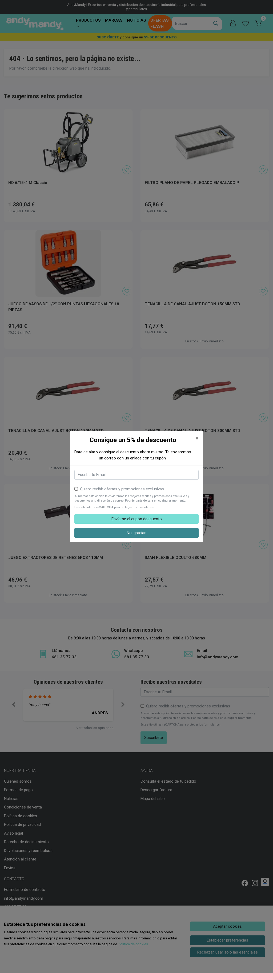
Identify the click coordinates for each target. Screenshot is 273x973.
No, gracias (136, 532)
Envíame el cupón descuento (136, 518)
